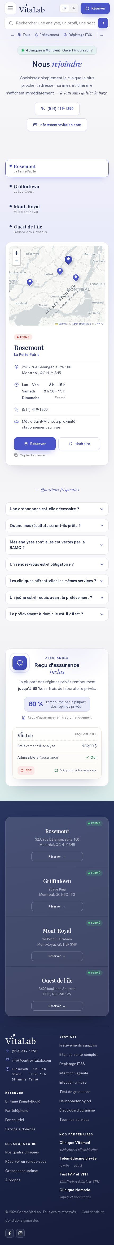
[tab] (57, 168)
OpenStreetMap (81, 323)
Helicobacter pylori (75, 1101)
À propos (12, 1180)
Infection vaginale (73, 1073)
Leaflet (62, 323)
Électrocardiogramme (77, 1110)
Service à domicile (20, 1129)
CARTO (99, 323)
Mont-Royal (57, 930)
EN (73, 8)
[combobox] (55, 23)
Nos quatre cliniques (22, 1152)
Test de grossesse (74, 1091)
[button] (72, 269)
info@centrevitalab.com (60, 124)
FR (64, 8)
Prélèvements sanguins (78, 1045)
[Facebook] (9, 1233)
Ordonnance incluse (21, 1170)
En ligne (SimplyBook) (22, 1101)
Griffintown (57, 880)
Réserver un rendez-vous (25, 1161)
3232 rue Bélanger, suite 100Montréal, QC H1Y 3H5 (46, 370)
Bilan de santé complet (78, 1054)
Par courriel (14, 1119)
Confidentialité (93, 1212)
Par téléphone (16, 1110)
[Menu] (10, 8)
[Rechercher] (103, 23)
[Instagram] (20, 1233)
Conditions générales (22, 1220)
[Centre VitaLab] (32, 8)
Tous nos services (74, 1119)
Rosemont (57, 831)
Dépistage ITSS (72, 1063)
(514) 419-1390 (60, 108)
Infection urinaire (73, 1082)
